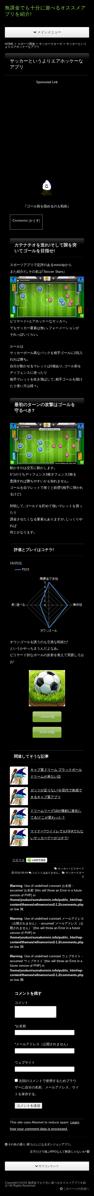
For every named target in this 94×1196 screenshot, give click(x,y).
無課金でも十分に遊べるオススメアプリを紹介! (45, 1184)
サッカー (63, 868)
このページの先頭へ (75, 1188)
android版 (47, 732)
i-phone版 (47, 717)
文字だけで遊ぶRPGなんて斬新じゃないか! (58, 1151)
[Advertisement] (47, 131)
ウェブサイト (25, 1062)
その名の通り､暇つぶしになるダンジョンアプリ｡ (40, 1144)
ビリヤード (77, 868)
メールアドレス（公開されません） (42, 1044)
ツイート (18, 860)
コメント (21, 1003)
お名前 (20, 1026)
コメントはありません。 (46, 872)
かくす (34, 220)
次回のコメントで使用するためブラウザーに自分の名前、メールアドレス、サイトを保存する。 (47, 1087)
